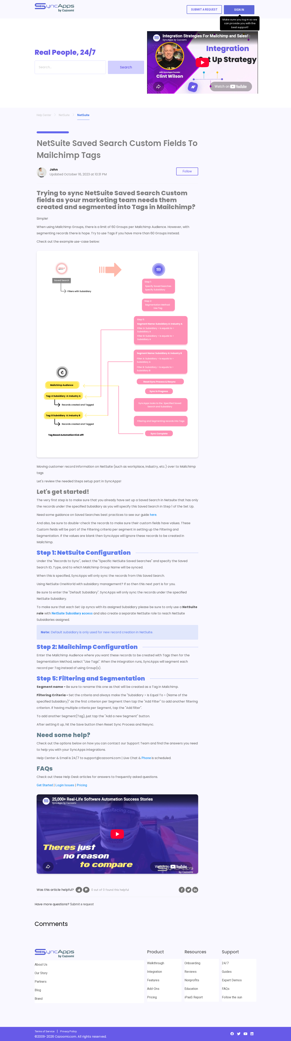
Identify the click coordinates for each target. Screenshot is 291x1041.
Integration (154, 972)
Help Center (44, 115)
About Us (41, 964)
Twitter (188, 890)
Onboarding (192, 963)
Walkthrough (155, 963)
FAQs (225, 989)
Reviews (190, 972)
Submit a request (204, 9)
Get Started (45, 785)
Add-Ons (153, 989)
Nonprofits (191, 980)
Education (191, 989)
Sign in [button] (239, 9)
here (153, 515)
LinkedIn (195, 890)
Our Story (41, 973)
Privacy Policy (68, 1031)
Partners (41, 981)
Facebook (182, 890)
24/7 (225, 963)
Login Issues (64, 785)
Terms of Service (44, 1031)
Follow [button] (187, 171)
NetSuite (64, 115)
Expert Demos (232, 980)
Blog (38, 990)
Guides (227, 972)
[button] (79, 890)
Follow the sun (232, 997)
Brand (39, 999)
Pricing (82, 785)
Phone (146, 758)
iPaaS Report (193, 997)
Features (153, 980)
